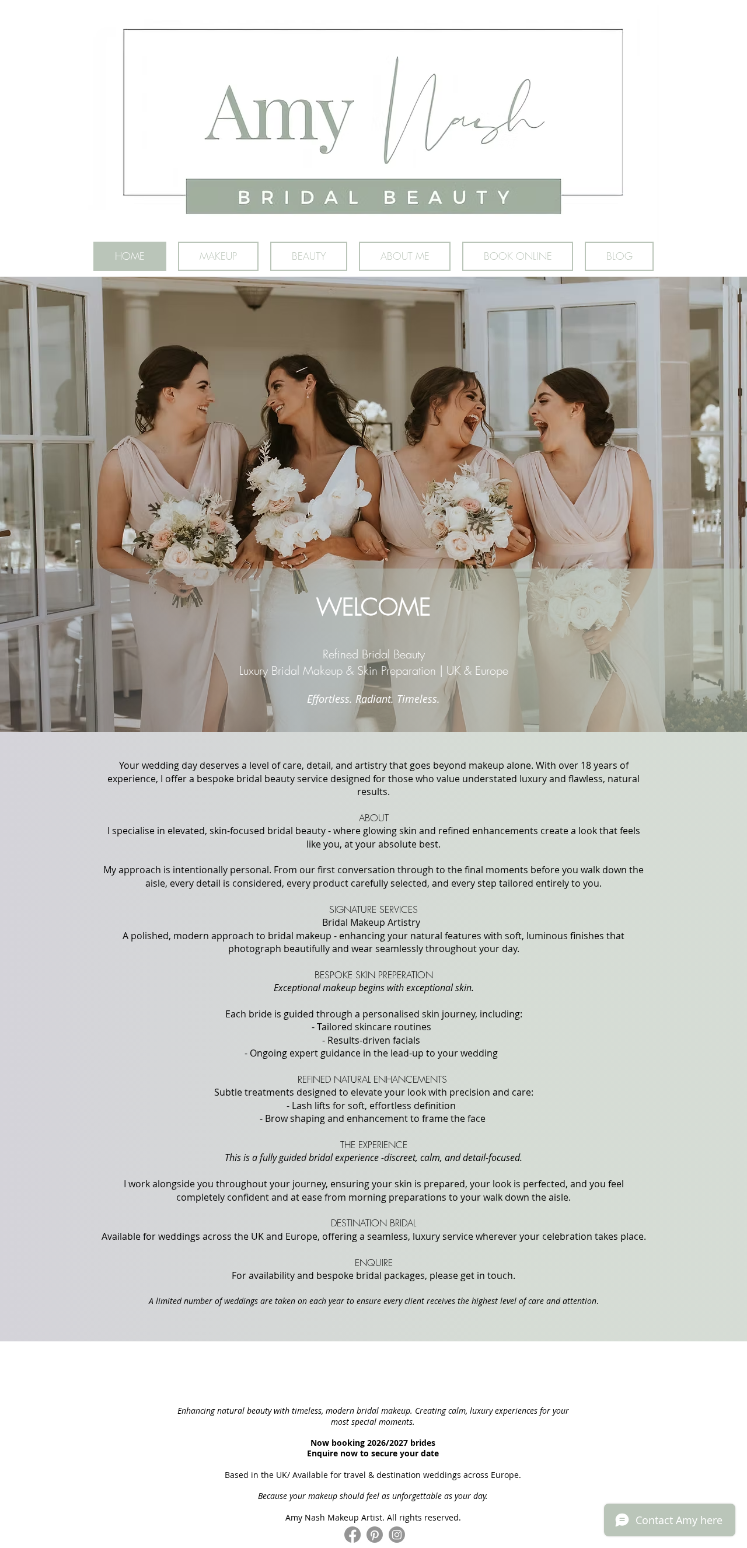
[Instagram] (397, 1534)
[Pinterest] (374, 1534)
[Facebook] (352, 1534)
